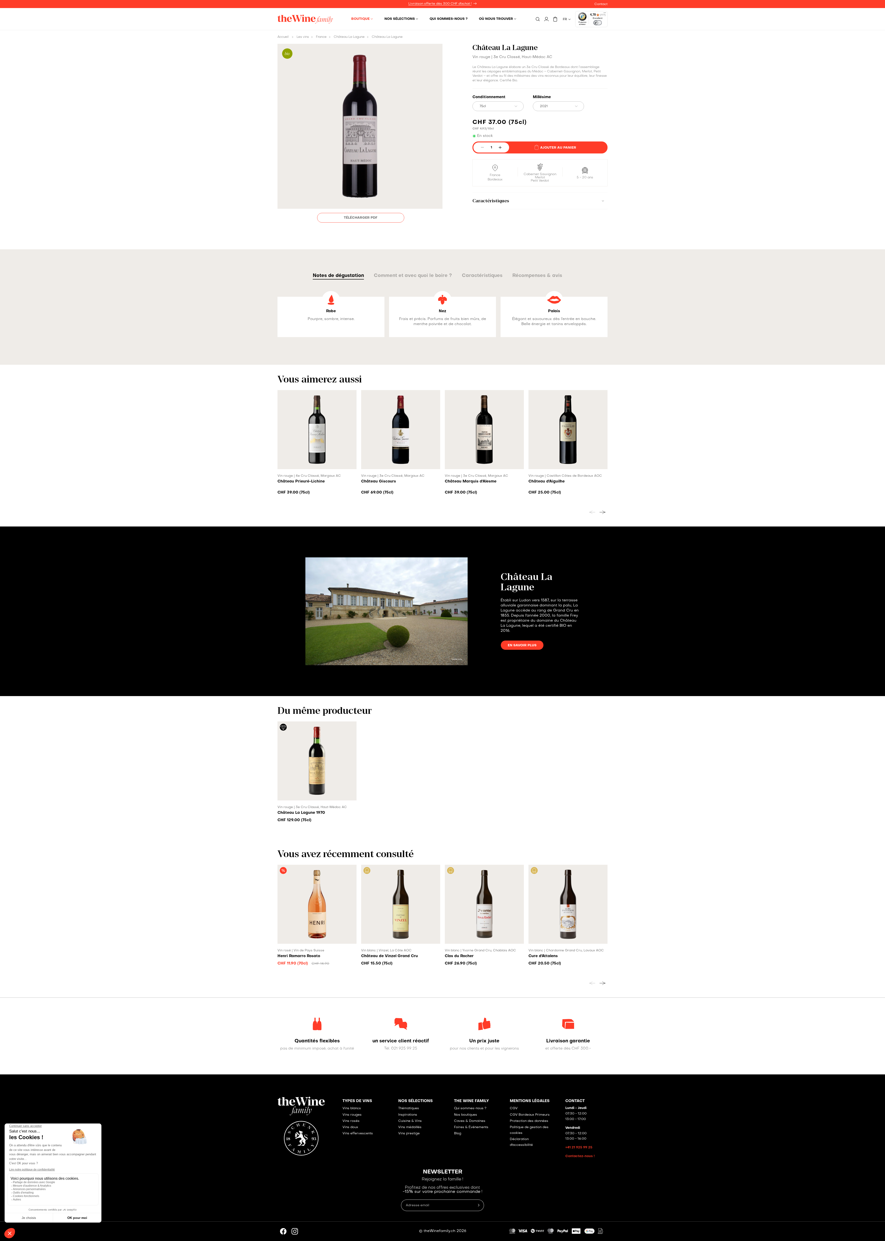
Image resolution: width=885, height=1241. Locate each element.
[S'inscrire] (611, 641)
